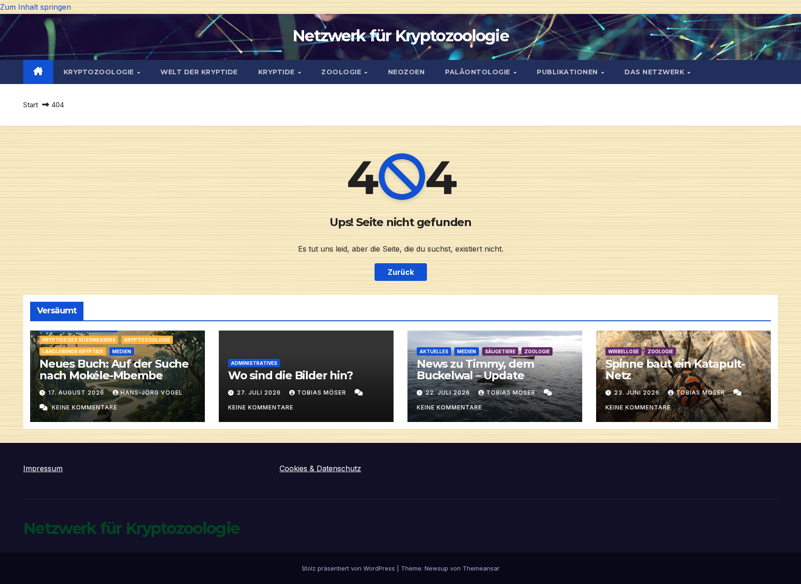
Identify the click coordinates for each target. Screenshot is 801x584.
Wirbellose (623, 351)
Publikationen (568, 72)
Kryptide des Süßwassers (78, 340)
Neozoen (406, 72)
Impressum (43, 468)
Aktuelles (434, 351)
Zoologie (342, 72)
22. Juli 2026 (449, 392)
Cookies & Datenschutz (320, 468)
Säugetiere (500, 351)
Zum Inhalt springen (35, 7)
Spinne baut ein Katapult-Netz (675, 369)
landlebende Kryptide (72, 351)
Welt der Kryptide (199, 72)
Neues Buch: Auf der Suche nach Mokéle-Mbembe (114, 369)
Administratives (254, 363)
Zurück (401, 272)
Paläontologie (478, 72)
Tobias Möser (322, 392)
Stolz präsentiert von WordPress (349, 568)
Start (30, 104)
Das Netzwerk (655, 72)
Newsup (436, 568)
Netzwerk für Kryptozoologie (400, 35)
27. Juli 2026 (260, 392)
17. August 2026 (77, 392)
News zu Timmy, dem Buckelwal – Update (475, 369)
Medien (121, 351)
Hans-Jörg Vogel (152, 392)
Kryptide (277, 72)
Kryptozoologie (100, 72)
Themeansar (481, 568)
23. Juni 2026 (637, 392)
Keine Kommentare (84, 407)
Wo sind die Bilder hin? (290, 375)
